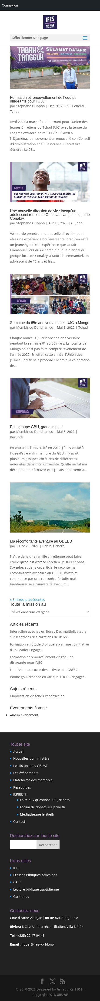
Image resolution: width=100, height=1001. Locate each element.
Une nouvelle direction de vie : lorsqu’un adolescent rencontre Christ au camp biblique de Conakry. (50, 214)
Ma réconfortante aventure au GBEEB (41, 541)
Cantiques (21, 896)
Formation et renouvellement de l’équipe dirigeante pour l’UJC (43, 99)
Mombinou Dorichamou (34, 327)
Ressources (22, 787)
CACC (17, 882)
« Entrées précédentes (27, 599)
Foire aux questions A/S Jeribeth (45, 800)
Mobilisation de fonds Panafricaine (37, 696)
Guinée (76, 223)
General (78, 106)
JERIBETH (20, 794)
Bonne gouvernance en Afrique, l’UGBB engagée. (48, 677)
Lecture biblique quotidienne (36, 889)
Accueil (18, 751)
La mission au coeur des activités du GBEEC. (44, 669)
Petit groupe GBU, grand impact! (36, 427)
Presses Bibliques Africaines (35, 875)
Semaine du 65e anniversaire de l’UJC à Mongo (49, 323)
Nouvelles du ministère (31, 758)
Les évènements (25, 773)
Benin (46, 546)
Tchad (15, 111)
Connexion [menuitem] (10, 5)
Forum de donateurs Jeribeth (42, 807)
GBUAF (62, 994)
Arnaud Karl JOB (70, 989)
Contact (19, 821)
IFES (16, 868)
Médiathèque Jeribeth (37, 814)
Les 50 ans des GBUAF (30, 765)
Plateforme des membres (33, 780)
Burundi (16, 437)
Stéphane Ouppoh (30, 106)
